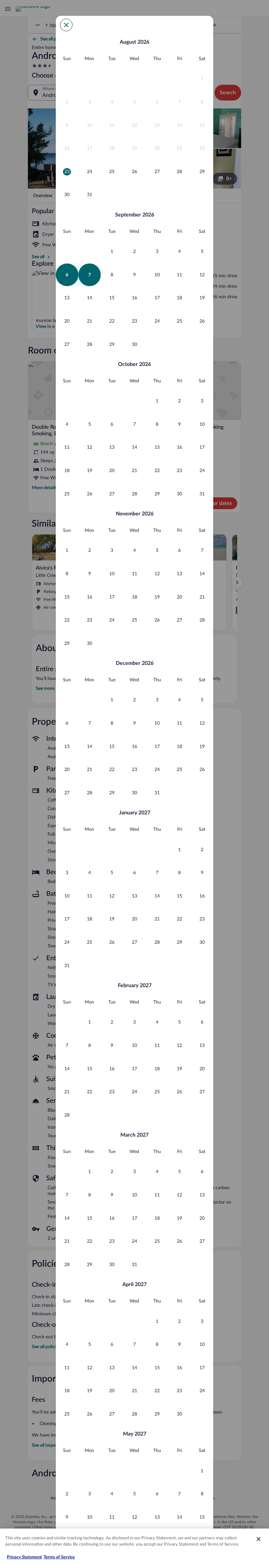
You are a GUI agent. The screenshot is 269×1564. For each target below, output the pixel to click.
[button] (202, 79)
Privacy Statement (24, 1557)
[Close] (258, 1539)
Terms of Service (59, 1557)
